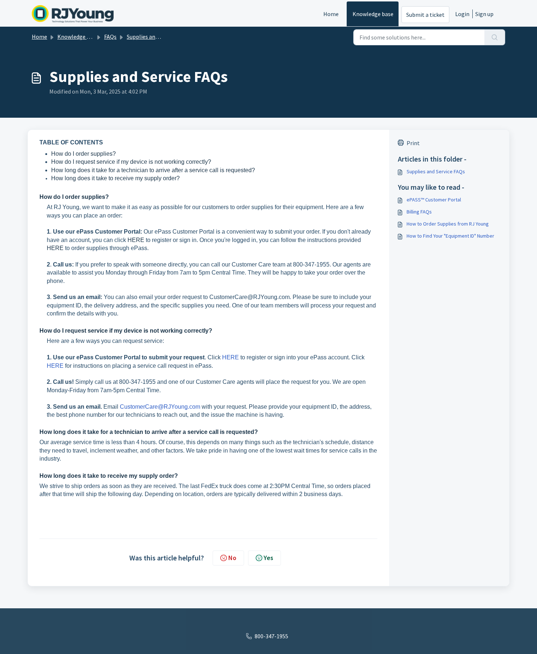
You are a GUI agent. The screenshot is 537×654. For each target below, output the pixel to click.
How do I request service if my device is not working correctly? (131, 162)
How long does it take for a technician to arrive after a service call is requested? (153, 170)
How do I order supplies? (83, 154)
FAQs (110, 36)
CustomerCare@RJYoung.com (160, 407)
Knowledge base (373, 14)
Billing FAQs (419, 211)
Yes (268, 557)
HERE (136, 240)
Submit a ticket (425, 14)
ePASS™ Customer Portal (434, 199)
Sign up (484, 14)
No (232, 557)
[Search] (494, 37)
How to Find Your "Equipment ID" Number (450, 236)
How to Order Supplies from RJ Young (448, 223)
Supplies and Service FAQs (158, 36)
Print (413, 143)
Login (462, 14)
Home (331, 14)
